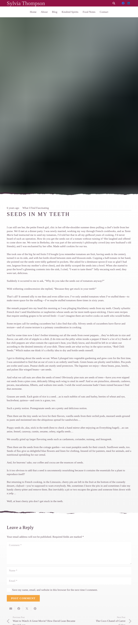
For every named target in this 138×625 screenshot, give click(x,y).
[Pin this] (35, 608)
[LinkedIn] (128, 3)
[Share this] (19, 608)
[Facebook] (123, 3)
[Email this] (11, 608)
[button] (114, 3)
